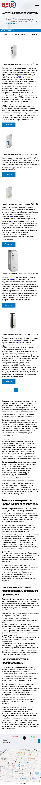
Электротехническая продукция (17, 21)
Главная (9, 19)
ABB (5, 34)
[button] (39, 741)
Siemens (34, 34)
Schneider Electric (19, 34)
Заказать (8, 125)
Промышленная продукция (24, 19)
